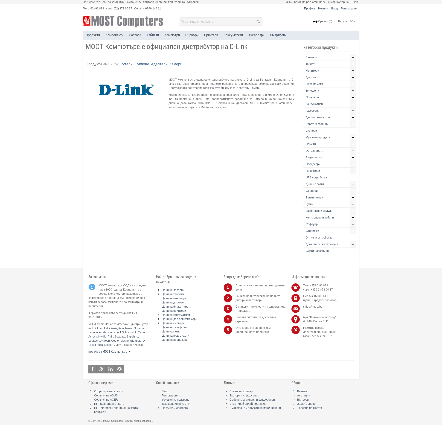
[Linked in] (110, 369)
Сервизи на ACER (106, 399)
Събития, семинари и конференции (253, 399)
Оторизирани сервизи (108, 391)
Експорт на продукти (243, 395)
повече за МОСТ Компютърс (107, 351)
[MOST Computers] (123, 21)
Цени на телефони (174, 327)
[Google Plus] (101, 369)
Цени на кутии (171, 331)
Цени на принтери (174, 310)
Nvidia (102, 336)
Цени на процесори (175, 339)
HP (94, 328)
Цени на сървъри (173, 323)
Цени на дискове (173, 302)
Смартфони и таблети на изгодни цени (255, 408)
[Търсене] (258, 21)
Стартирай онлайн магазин (248, 403)
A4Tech (105, 340)
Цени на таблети (173, 294)
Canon (142, 332)
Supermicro (141, 328)
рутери (219, 88)
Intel (99, 328)
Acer (121, 328)
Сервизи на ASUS (106, 395)
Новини (323, 8)
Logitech (93, 340)
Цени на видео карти (175, 335)
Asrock (92, 336)
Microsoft (131, 332)
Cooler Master (120, 340)
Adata (102, 332)
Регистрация (349, 8)
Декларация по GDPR (176, 403)
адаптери (243, 88)
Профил (309, 8)
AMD (107, 328)
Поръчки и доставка (175, 408)
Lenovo (93, 332)
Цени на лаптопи (173, 290)
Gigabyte (135, 340)
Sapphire (132, 336)
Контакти (100, 412)
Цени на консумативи (176, 315)
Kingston (113, 332)
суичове (230, 88)
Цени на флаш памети (177, 306)
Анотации (303, 395)
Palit (110, 336)
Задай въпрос (306, 403)
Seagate (120, 336)
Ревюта (302, 391)
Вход (334, 8)
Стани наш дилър (241, 391)
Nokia (129, 328)
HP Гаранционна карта (109, 403)
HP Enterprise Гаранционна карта (116, 408)
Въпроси (303, 399)
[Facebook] (92, 369)
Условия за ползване (175, 399)
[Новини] (119, 369)
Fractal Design (104, 344)
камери (255, 88)
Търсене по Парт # (309, 408)
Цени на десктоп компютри (179, 319)
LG (122, 332)
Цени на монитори (174, 298)
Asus (114, 328)
